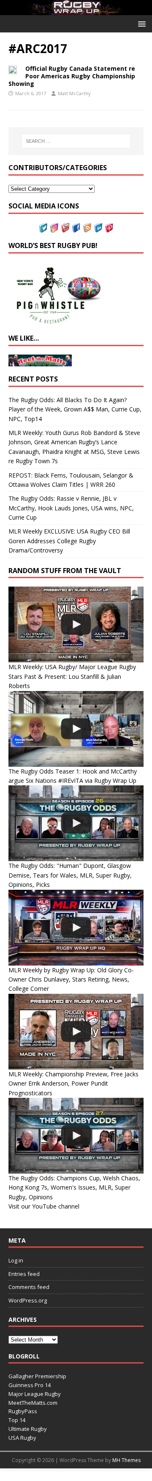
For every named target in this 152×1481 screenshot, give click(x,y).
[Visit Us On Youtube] (65, 228)
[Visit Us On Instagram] (54, 228)
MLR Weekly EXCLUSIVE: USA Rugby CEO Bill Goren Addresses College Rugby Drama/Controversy (69, 540)
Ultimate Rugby (27, 1429)
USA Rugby (22, 1437)
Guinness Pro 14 (29, 1385)
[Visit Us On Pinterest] (108, 228)
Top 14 (16, 1420)
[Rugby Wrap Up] (76, 10)
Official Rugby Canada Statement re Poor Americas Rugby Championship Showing (71, 76)
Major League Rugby (34, 1394)
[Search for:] (76, 141)
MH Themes (126, 1460)
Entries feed (24, 1274)
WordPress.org (27, 1300)
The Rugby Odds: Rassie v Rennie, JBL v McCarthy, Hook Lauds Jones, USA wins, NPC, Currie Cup (71, 507)
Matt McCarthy (74, 93)
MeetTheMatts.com (32, 1402)
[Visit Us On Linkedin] (97, 228)
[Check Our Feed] (86, 228)
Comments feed (28, 1287)
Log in (15, 1260)
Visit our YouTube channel (43, 1206)
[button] (140, 23)
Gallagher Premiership (37, 1376)
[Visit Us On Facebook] (76, 228)
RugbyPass (22, 1411)
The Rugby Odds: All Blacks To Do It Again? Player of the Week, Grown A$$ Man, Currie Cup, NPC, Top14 (74, 409)
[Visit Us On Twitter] (43, 228)
